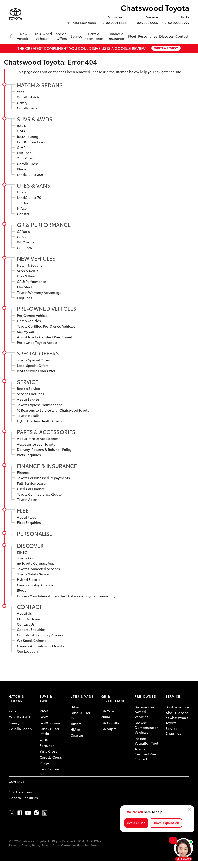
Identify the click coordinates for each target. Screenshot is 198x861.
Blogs (21, 590)
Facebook (20, 813)
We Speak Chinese (32, 640)
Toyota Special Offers (34, 359)
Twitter (11, 813)
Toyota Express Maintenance (39, 404)
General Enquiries (31, 629)
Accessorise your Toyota (36, 444)
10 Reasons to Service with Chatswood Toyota (53, 410)
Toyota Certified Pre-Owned (145, 754)
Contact (181, 36)
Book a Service (28, 388)
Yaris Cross (25, 158)
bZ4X (21, 130)
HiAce (22, 208)
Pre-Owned (145, 696)
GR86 (21, 236)
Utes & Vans (33, 185)
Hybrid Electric (28, 579)
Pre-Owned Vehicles (42, 36)
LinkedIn (44, 813)
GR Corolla (25, 242)
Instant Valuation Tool (146, 741)
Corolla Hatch (28, 97)
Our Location (27, 651)
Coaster (23, 213)
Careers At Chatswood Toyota (40, 645)
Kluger (22, 168)
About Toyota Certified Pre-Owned (44, 336)
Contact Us (26, 624)
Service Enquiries (30, 393)
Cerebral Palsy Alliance (35, 584)
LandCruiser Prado (32, 141)
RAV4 (21, 125)
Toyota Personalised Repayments (43, 477)
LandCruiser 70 (29, 197)
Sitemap (14, 845)
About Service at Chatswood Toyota (177, 717)
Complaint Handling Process (40, 635)
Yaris (20, 91)
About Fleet (26, 517)
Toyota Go (25, 557)
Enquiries (24, 297)
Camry (22, 102)
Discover (166, 36)
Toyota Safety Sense (33, 574)
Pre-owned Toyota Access (37, 342)
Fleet (132, 36)
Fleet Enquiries (29, 522)
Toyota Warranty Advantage (39, 292)
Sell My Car (25, 331)
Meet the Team (28, 618)
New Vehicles (23, 36)
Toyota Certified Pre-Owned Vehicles (46, 326)
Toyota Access (28, 499)
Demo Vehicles (29, 320)
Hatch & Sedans (40, 85)
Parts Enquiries (29, 454)
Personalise (147, 36)
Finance (23, 472)
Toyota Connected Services (38, 568)
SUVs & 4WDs (34, 119)
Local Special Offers (33, 365)
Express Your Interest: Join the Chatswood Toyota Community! (66, 595)
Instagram (36, 813)
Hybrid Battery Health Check (39, 420)
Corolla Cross (28, 163)
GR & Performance (44, 224)
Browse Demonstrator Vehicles (146, 727)
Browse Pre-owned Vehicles (144, 711)
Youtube (28, 813)
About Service (28, 399)
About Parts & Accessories (38, 438)
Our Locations (84, 22)
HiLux (21, 191)
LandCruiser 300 (30, 174)
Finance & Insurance (116, 36)
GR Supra (24, 247)
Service (76, 36)
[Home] (12, 36)
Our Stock (25, 286)
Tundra (22, 202)
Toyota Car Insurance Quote (39, 494)
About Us (24, 613)
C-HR (21, 147)
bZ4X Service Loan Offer (36, 370)
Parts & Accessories (94, 36)
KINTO (22, 552)
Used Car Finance (31, 488)
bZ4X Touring (27, 136)
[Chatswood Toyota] (15, 14)
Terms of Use (51, 845)
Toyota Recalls (28, 415)
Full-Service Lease (31, 483)
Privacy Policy (31, 845)
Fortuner (24, 152)
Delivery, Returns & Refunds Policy (44, 449)
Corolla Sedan (28, 108)
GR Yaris (23, 231)
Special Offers (62, 36)
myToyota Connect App (35, 563)
